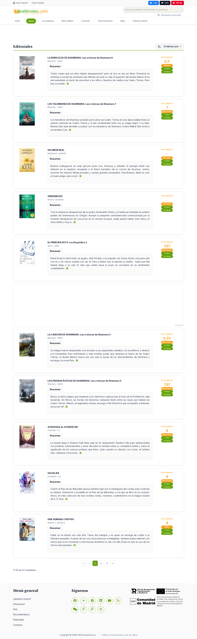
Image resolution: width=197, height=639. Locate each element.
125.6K (179, 3)
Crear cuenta (38, 3)
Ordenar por (171, 46)
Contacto (17, 625)
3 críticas (167, 395)
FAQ (15, 609)
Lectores (85, 21)
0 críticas (167, 164)
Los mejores (48, 21)
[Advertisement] (98, 35)
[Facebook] (75, 600)
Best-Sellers (67, 21)
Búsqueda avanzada (170, 15)
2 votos (167, 68)
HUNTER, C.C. (54, 430)
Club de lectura (105, 21)
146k (166, 3)
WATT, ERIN (53, 246)
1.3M (155, 3)
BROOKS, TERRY (55, 61)
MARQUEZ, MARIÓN (57, 153)
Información (19, 604)
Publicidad (18, 619)
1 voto (167, 115)
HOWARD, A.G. (54, 476)
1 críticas (167, 72)
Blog (123, 21)
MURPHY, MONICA (56, 522)
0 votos (167, 161)
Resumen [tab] (55, 66)
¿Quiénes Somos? (22, 599)
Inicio (17, 21)
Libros (31, 21)
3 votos (167, 253)
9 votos (167, 392)
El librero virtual (140, 21)
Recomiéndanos (21, 614)
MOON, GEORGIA (56, 199)
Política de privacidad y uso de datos (119, 635)
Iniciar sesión (22, 3)
